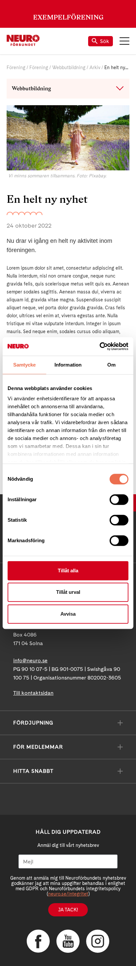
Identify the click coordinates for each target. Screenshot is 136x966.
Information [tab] (68, 365)
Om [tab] (111, 365)
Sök (104, 41)
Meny (124, 41)
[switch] (119, 499)
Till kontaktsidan (33, 693)
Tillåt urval (68, 592)
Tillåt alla (68, 570)
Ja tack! (68, 909)
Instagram (97, 941)
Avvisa (68, 614)
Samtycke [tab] (24, 365)
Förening (16, 67)
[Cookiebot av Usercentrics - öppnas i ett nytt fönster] (99, 346)
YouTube (68, 941)
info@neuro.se (30, 660)
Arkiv (94, 67)
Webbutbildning (68, 67)
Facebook (38, 941)
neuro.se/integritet (68, 894)
